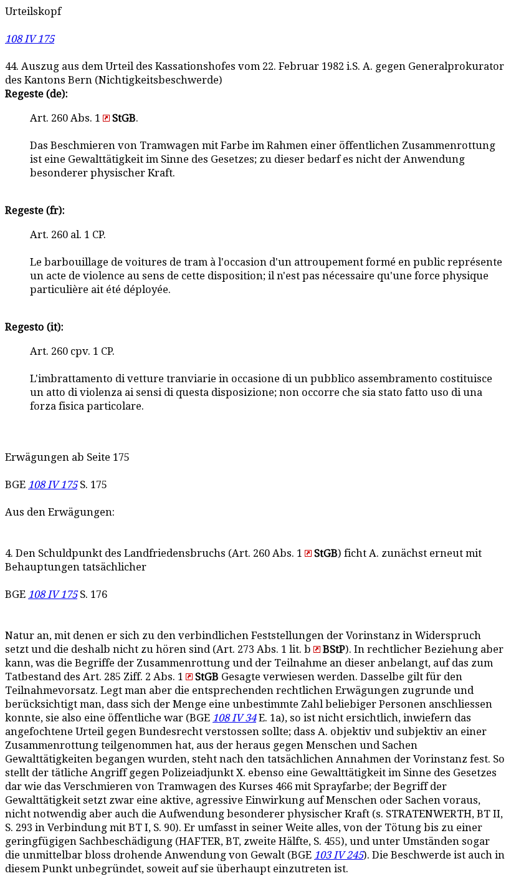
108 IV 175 (29, 39)
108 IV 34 (234, 718)
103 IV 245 (338, 855)
